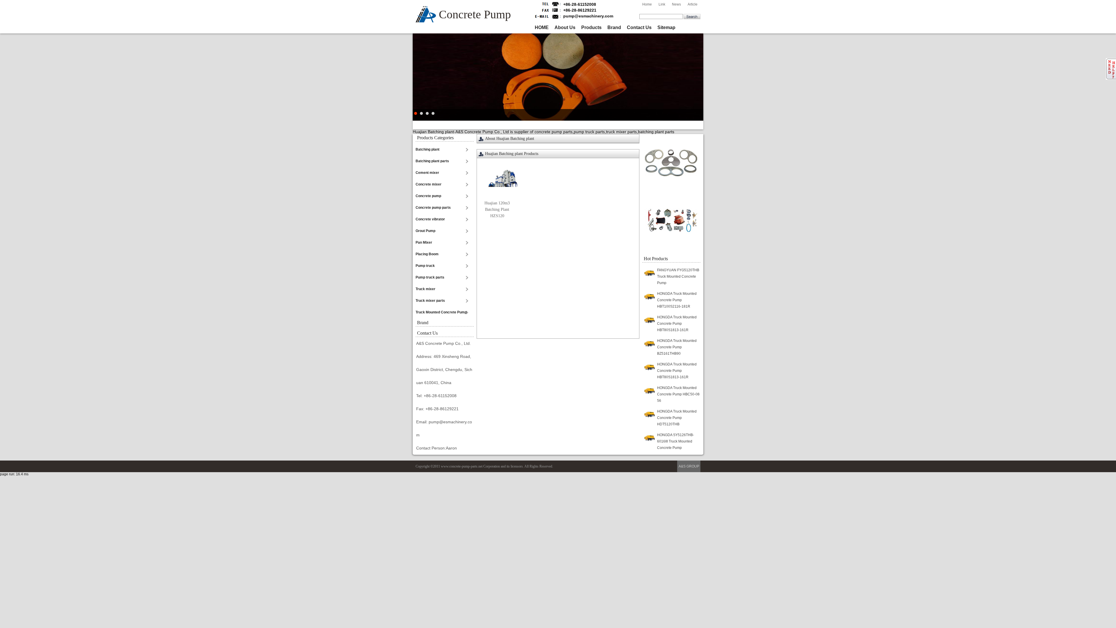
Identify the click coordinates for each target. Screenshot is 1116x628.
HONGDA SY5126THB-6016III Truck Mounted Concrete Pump (675, 441)
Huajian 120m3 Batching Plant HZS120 (497, 209)
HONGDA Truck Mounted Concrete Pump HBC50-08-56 (679, 394)
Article (693, 4)
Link (662, 4)
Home (647, 4)
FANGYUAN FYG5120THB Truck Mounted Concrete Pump (678, 276)
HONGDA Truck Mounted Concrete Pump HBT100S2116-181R (677, 300)
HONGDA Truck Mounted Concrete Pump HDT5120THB (677, 417)
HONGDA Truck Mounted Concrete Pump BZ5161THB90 (677, 347)
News (676, 4)
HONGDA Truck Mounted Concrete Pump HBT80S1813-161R (677, 323)
